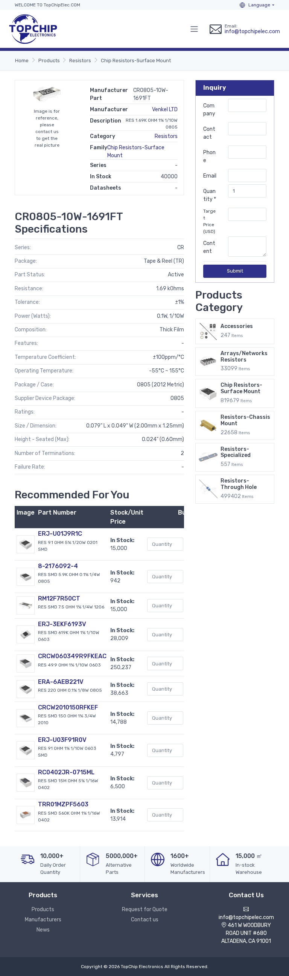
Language (258, 5)
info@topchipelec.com (252, 31)
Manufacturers (43, 919)
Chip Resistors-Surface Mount (136, 60)
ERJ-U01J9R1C (60, 533)
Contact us (144, 919)
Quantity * (209, 195)
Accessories (237, 326)
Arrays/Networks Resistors (244, 356)
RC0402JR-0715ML (66, 772)
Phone (209, 156)
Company (209, 110)
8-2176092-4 (58, 566)
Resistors (80, 60)
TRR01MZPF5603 (63, 804)
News (43, 930)
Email (209, 176)
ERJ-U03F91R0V (62, 739)
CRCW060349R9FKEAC (72, 656)
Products (49, 60)
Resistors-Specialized (236, 452)
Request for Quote (144, 909)
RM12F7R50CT (59, 598)
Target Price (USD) (209, 221)
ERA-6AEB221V (61, 681)
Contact (209, 133)
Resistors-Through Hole (239, 484)
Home (22, 60)
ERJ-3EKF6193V (62, 624)
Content (209, 247)
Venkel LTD (165, 109)
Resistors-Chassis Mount (245, 420)
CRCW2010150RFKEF (68, 707)
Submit (235, 271)
